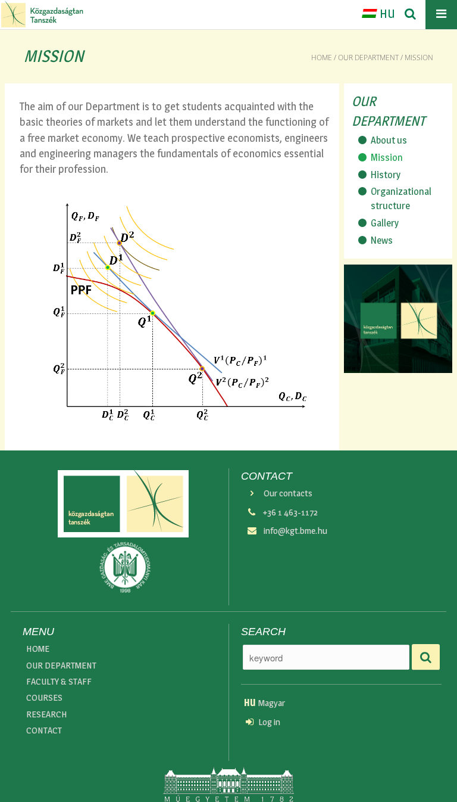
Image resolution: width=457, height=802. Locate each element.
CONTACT (44, 730)
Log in (269, 722)
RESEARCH (46, 714)
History (385, 175)
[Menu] (441, 14)
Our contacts (288, 493)
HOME (37, 648)
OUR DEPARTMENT (368, 57)
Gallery (385, 223)
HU (386, 14)
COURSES (44, 697)
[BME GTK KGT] (42, 14)
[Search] (410, 14)
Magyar (264, 702)
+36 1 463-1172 (290, 512)
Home (321, 57)
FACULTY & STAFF (59, 681)
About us (389, 140)
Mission (387, 157)
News (382, 240)
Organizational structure (401, 198)
